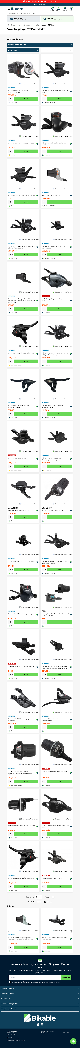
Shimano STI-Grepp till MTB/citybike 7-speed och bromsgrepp (21, 354)
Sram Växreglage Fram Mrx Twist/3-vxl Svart (21, 825)
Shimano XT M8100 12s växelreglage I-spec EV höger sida (20, 719)
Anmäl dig (66, 978)
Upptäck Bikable (7, 994)
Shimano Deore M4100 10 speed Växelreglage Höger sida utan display (55, 562)
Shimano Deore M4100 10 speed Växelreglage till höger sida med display (21, 247)
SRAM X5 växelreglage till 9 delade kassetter (21, 666)
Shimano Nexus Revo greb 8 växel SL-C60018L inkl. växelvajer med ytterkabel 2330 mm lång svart (21, 300)
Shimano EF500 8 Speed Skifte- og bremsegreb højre (52, 719)
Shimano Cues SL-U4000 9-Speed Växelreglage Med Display (52, 459)
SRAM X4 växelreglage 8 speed (17, 458)
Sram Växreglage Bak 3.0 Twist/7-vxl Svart (54, 771)
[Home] (9, 25)
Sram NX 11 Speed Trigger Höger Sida (52, 878)
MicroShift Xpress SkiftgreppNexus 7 (18, 510)
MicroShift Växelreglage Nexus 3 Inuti (52, 510)
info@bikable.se (11, 1034)
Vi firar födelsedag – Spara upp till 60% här (41, 1)
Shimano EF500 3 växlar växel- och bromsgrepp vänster (18, 406)
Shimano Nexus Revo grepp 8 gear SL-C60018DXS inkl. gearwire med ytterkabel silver (20, 939)
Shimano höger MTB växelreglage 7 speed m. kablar (55, 91)
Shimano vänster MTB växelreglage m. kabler (21, 195)
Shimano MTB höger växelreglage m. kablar (21, 143)
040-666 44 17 (10, 1032)
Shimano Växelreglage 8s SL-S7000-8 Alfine (21, 561)
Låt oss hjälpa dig (8, 988)
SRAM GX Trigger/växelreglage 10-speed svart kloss (55, 826)
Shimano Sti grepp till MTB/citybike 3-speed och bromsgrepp (21, 879)
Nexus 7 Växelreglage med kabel (51, 195)
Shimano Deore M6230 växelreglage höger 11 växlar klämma (55, 938)
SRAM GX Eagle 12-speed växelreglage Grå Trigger (54, 299)
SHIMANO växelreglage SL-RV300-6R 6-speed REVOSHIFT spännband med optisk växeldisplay (20, 773)
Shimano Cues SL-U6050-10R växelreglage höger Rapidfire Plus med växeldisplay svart (54, 667)
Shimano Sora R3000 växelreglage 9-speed (21, 614)
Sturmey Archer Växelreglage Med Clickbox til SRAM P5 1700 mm (55, 614)
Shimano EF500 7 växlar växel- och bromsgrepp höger (52, 406)
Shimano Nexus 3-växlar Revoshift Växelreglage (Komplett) (18, 91)
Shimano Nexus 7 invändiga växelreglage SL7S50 (54, 144)
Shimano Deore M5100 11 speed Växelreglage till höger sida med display (55, 354)
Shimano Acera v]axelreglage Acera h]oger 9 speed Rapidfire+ (55, 247)
